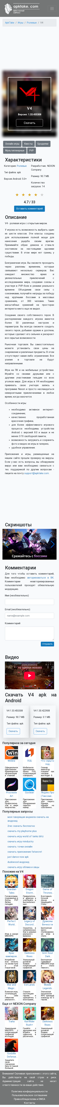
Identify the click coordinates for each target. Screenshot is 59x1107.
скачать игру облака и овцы (23, 867)
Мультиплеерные (14, 150)
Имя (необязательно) (17, 595)
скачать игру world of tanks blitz (26, 836)
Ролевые (22, 166)
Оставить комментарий (29, 208)
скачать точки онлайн (20, 846)
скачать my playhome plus (22, 831)
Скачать (29, 123)
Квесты (28, 143)
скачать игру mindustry (20, 841)
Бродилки (43, 143)
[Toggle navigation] (52, 8)
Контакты (29, 1103)
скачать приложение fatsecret (25, 851)
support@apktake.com (36, 473)
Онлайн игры (12, 143)
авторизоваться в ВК (40, 577)
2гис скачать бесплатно (21, 826)
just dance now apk (18, 857)
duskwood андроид (18, 862)
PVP (31, 150)
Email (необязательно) (17, 609)
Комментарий (12, 623)
